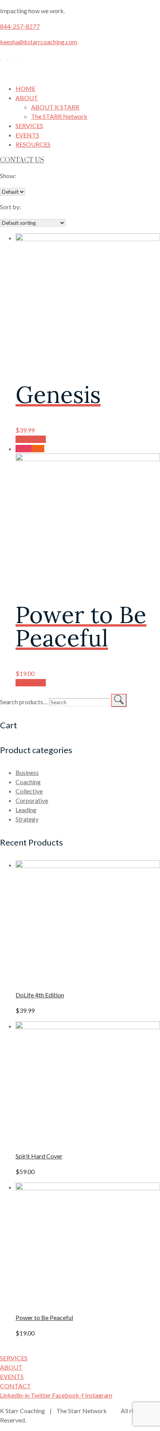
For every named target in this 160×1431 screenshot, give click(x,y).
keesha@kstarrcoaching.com (38, 41)
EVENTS (27, 135)
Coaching (28, 781)
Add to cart (31, 439)
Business (27, 772)
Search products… (24, 701)
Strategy (27, 819)
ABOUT (27, 97)
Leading (26, 809)
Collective (29, 791)
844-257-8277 (20, 26)
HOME (25, 88)
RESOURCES (33, 144)
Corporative (32, 800)
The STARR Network (59, 116)
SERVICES (29, 125)
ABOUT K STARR (55, 107)
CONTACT (15, 1385)
